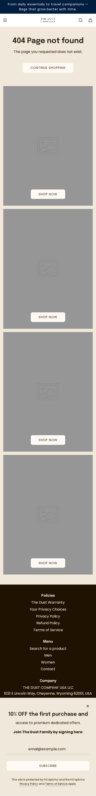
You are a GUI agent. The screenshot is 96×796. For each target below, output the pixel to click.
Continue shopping (48, 67)
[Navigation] (5, 20)
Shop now (48, 194)
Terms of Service (56, 784)
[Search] (81, 20)
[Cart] (90, 20)
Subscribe (48, 765)
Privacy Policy (29, 784)
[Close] (88, 706)
